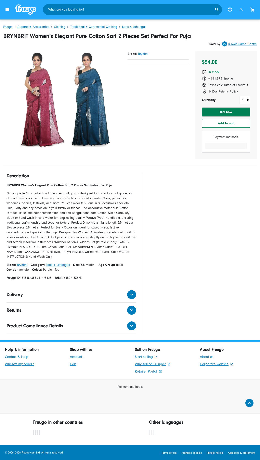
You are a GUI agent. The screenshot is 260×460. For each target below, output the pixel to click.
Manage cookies (192, 453)
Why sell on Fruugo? (150, 364)
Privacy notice (215, 453)
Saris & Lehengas (134, 27)
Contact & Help (16, 357)
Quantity (209, 100)
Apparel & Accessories (33, 27)
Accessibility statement (241, 453)
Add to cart (226, 123)
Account (76, 357)
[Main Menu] (7, 9)
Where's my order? (19, 364)
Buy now (226, 112)
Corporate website (214, 364)
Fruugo (8, 27)
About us (206, 357)
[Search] (217, 9)
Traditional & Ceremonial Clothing (93, 27)
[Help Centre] (230, 9)
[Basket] (253, 9)
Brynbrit (143, 54)
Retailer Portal (146, 371)
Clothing (59, 27)
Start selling (144, 357)
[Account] (241, 9)
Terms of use (169, 453)
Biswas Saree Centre (242, 44)
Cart (73, 364)
